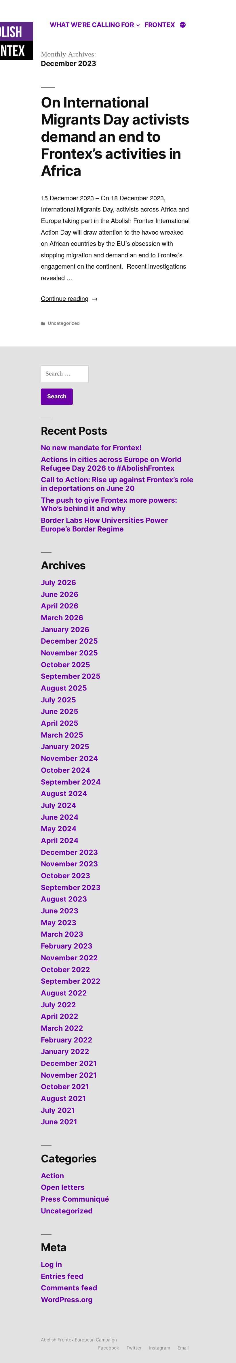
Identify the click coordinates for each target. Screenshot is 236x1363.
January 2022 (65, 1051)
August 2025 (64, 688)
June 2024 (60, 817)
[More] (182, 25)
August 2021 (63, 1098)
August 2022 (64, 993)
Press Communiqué (75, 1199)
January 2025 (65, 746)
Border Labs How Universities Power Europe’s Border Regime (104, 524)
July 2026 (58, 582)
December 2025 (69, 641)
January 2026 (65, 629)
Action (52, 1175)
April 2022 (59, 1016)
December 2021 (69, 1063)
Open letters (63, 1187)
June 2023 (59, 910)
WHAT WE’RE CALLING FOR (92, 25)
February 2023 (66, 946)
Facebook (108, 1348)
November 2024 (69, 758)
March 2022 (62, 1028)
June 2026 (59, 594)
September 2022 (70, 981)
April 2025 (59, 723)
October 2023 (65, 875)
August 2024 (64, 793)
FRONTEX (159, 25)
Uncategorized (64, 323)
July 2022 (58, 1004)
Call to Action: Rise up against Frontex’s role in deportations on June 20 (117, 484)
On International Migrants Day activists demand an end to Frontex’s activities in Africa (115, 137)
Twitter (134, 1348)
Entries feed (62, 1276)
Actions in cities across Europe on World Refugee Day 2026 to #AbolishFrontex (111, 463)
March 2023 (62, 934)
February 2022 (66, 1040)
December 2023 (69, 852)
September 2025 (70, 676)
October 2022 (65, 969)
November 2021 (69, 1075)
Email (183, 1348)
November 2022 (69, 957)
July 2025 (58, 699)
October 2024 (65, 770)
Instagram (159, 1348)
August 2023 (64, 899)
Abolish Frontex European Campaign (79, 1340)
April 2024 (60, 840)
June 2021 (59, 1121)
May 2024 (59, 828)
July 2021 (58, 1110)
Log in (51, 1264)
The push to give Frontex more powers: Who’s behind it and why (109, 504)
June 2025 (59, 711)
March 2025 (62, 735)
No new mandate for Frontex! (91, 447)
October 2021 (65, 1086)
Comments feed (69, 1287)
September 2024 (71, 782)
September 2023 (70, 887)
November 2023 (69, 863)
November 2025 (69, 652)
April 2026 (59, 606)
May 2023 (58, 922)
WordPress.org (67, 1299)
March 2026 (62, 617)
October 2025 (65, 664)
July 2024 (58, 805)
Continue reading (69, 298)
